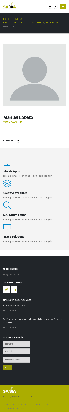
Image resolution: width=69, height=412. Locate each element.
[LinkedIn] (55, 6)
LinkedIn (18, 140)
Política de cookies (40, 404)
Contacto (10, 404)
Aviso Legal (22, 404)
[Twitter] (50, 6)
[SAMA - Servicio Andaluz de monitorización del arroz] (9, 6)
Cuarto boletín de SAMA (14, 305)
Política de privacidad (15, 408)
